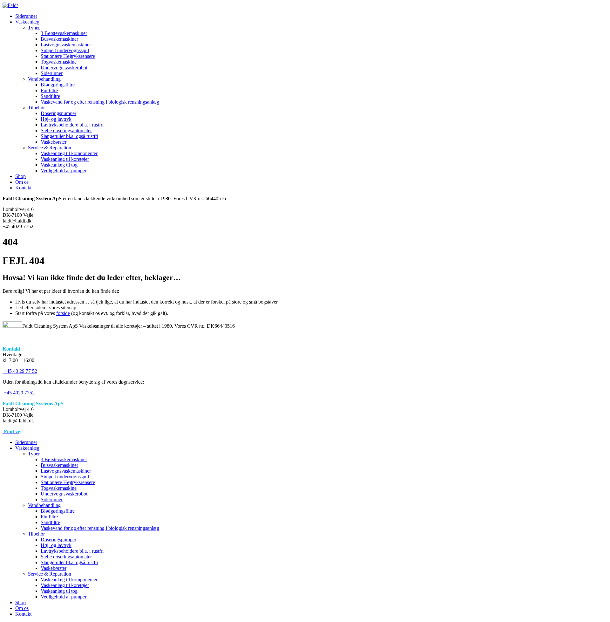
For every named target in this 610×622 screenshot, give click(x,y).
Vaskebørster (53, 142)
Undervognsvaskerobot (64, 67)
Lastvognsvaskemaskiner (66, 44)
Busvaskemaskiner (59, 39)
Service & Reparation (49, 147)
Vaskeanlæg (27, 21)
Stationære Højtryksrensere (68, 56)
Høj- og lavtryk (56, 119)
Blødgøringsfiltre (58, 84)
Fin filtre (49, 90)
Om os (22, 182)
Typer (34, 27)
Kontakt (23, 187)
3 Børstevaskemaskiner (64, 33)
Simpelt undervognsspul (65, 50)
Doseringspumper (58, 113)
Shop (20, 176)
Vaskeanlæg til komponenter (69, 153)
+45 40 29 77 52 (20, 371)
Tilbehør (36, 107)
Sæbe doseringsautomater (66, 130)
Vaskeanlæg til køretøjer (65, 159)
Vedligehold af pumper (63, 170)
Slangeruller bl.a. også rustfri (69, 136)
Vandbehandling (44, 79)
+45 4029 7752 (19, 392)
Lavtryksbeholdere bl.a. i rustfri (72, 124)
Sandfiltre (50, 96)
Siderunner (26, 16)
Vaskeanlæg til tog (59, 164)
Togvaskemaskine (59, 62)
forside (63, 313)
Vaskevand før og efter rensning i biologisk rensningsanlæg (100, 102)
